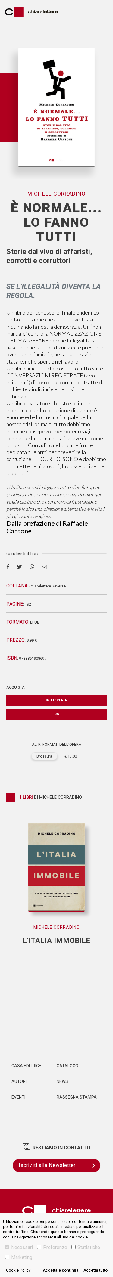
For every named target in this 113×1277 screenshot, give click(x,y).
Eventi (18, 1097)
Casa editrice (26, 1065)
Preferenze (55, 1247)
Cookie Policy (18, 1270)
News (62, 1081)
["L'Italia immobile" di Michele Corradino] (56, 873)
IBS (56, 714)
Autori (19, 1081)
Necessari (22, 1247)
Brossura (44, 756)
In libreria (56, 700)
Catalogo (67, 1065)
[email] (44, 567)
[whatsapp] (32, 567)
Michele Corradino (56, 194)
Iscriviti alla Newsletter (47, 1165)
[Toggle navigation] (100, 12)
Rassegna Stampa (77, 1097)
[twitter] (19, 567)
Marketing (21, 1257)
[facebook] (9, 567)
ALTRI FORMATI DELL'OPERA (56, 744)
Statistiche (88, 1247)
